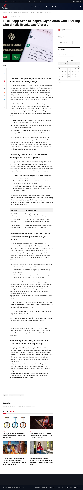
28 (72, 76)
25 (62, 76)
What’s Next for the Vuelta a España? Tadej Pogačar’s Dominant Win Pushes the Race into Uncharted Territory (41, 461)
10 (59, 71)
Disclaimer (51, 487)
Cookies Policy (68, 487)
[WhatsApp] (5, 103)
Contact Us (44, 487)
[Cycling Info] (5, 6)
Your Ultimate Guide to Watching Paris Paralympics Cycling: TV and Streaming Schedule (27, 1)
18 (62, 74)
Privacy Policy (59, 487)
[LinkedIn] (5, 77)
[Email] (5, 85)
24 (59, 76)
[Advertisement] (32, 69)
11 (62, 71)
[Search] (80, 7)
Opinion (48, 6)
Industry (37, 6)
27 (69, 76)
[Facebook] (5, 70)
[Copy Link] (5, 107)
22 (75, 74)
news (16, 395)
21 (72, 74)
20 (69, 74)
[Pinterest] (5, 81)
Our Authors (77, 487)
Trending (54, 6)
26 (66, 76)
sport (21, 395)
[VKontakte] (5, 96)
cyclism (11, 395)
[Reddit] (5, 92)
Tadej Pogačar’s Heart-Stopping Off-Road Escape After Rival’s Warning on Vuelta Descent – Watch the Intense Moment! (14, 461)
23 (78, 74)
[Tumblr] (5, 88)
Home (32, 6)
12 (65, 71)
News (43, 6)
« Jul (59, 82)
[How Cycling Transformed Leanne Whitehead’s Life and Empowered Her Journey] (15, 422)
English (62, 29)
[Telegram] (5, 99)
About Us (37, 487)
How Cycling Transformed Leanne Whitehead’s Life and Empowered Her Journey (14, 435)
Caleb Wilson (12, 16)
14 (72, 71)
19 (66, 74)
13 (69, 71)
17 (59, 74)
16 (78, 71)
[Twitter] (5, 74)
